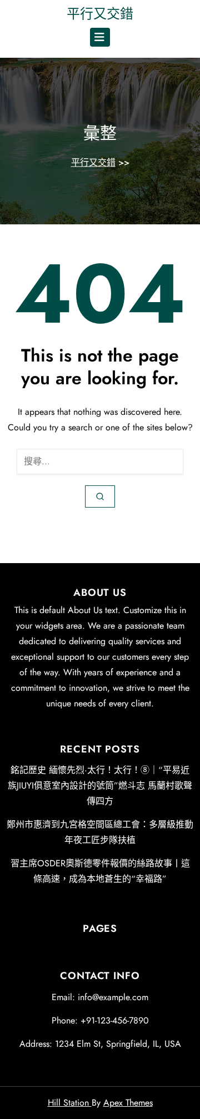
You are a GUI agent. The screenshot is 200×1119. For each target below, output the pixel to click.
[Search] (100, 496)
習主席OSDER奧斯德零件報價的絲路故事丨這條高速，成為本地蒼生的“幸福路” (100, 871)
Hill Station (70, 1102)
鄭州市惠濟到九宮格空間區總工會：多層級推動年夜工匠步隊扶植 (100, 832)
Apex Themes (128, 1102)
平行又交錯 (100, 13)
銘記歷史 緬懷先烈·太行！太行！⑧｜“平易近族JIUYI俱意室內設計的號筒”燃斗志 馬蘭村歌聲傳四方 (100, 785)
